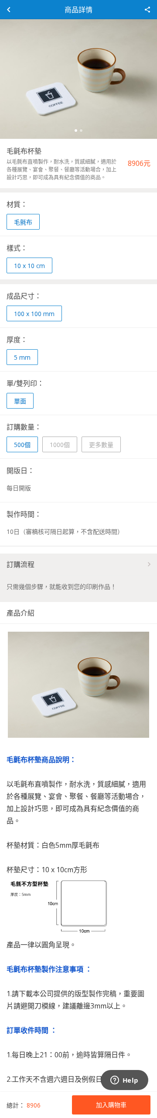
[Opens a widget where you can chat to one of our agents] (124, 1081)
